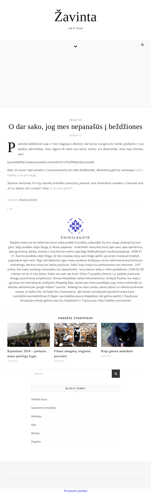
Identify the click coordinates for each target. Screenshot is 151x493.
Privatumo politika (75, 491)
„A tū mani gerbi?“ (60, 188)
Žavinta (75, 16)
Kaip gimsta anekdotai (117, 351)
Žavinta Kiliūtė (28, 200)
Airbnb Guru (39, 399)
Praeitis (75, 120)
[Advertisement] (75, 79)
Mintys (35, 433)
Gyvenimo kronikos (43, 408)
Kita (33, 424)
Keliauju (36, 416)
